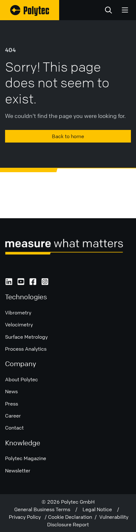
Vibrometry (18, 312)
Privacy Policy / (28, 517)
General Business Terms (44, 509)
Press (11, 403)
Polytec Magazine (25, 458)
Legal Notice (100, 509)
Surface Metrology (26, 337)
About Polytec (21, 379)
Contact (14, 427)
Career (13, 415)
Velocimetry (19, 324)
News (11, 391)
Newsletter (17, 470)
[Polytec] (29, 10)
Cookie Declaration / (73, 517)
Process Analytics (25, 349)
